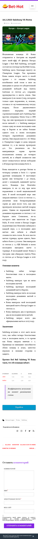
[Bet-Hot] (13, 10)
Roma (18, 420)
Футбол (7, 23)
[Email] (17, 431)
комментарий (9, 468)
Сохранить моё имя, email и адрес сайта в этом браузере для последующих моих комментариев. (19, 519)
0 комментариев (16, 23)
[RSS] (34, 431)
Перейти (19, 407)
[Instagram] (21, 431)
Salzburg (24, 420)
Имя (5, 490)
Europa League (10, 420)
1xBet (3, 377)
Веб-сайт (7, 507)
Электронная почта (12, 499)
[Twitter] (29, 431)
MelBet (4, 380)
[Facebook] (25, 431)
